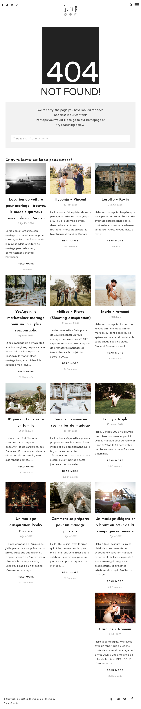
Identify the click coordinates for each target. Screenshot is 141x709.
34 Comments (70, 369)
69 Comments (115, 587)
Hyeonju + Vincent (70, 199)
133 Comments (70, 476)
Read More (115, 240)
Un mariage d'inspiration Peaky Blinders (25, 525)
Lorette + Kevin (115, 199)
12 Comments (25, 269)
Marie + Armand (115, 312)
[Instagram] (17, 5)
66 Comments (26, 472)
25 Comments (115, 675)
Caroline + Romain (115, 629)
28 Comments (70, 578)
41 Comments (115, 358)
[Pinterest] (12, 5)
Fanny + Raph (115, 419)
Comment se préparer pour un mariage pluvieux (70, 525)
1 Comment (115, 246)
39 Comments (26, 377)
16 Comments (70, 246)
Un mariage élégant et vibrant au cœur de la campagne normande (115, 525)
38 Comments (115, 466)
